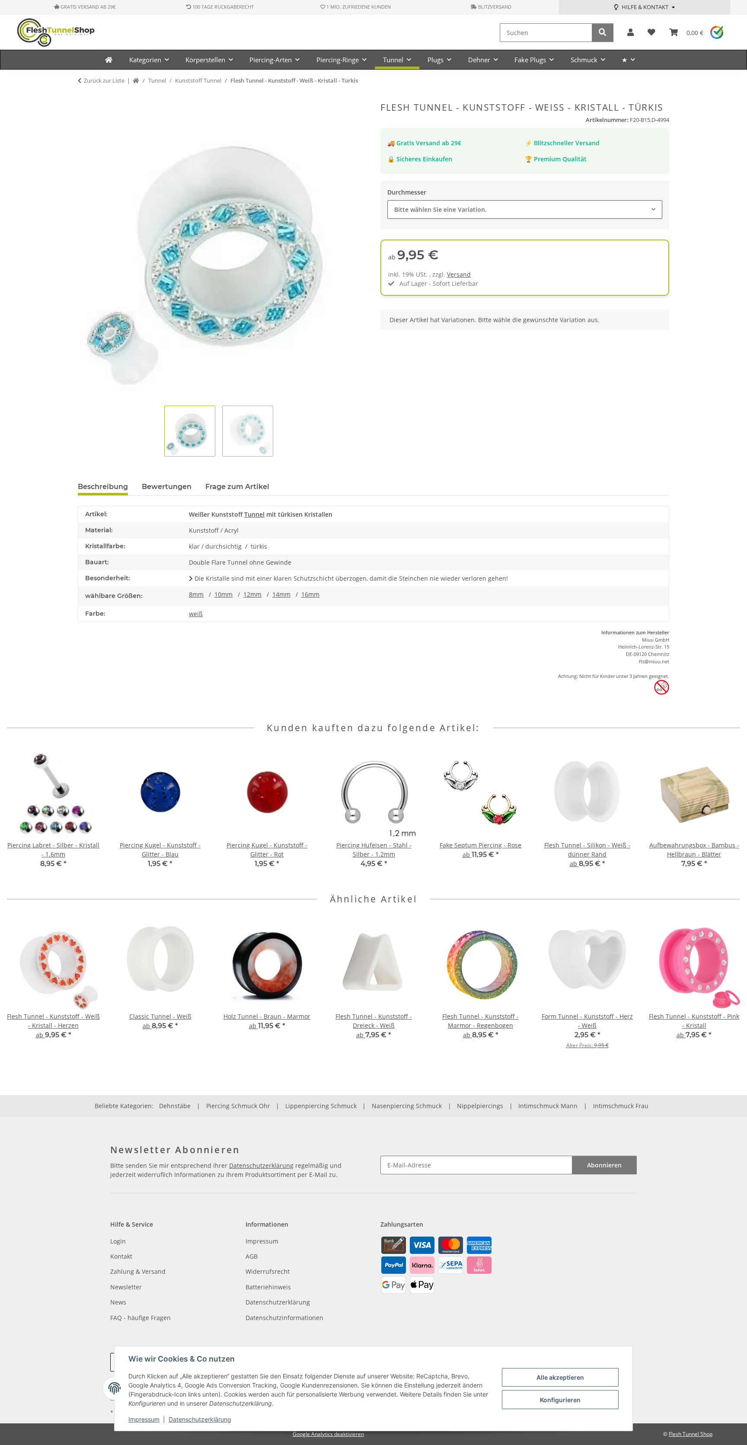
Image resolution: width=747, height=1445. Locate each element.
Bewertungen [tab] (167, 487)
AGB (252, 1256)
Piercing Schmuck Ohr (238, 1106)
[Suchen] (602, 32)
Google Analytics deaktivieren (328, 1434)
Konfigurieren (560, 1399)
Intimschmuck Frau (620, 1106)
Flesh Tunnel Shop (690, 1434)
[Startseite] (136, 81)
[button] (630, 33)
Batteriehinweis (268, 1287)
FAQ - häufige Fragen (140, 1318)
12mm (252, 594)
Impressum (144, 1419)
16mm (310, 594)
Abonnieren (604, 1165)
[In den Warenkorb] (85, 97)
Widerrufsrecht (268, 1271)
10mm (223, 594)
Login (118, 1241)
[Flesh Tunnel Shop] (109, 59)
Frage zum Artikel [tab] (237, 487)
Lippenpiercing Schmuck (321, 1106)
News (118, 1302)
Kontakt (121, 1256)
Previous (21, 813)
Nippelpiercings (480, 1106)
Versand (459, 274)
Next (726, 813)
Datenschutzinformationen (284, 1318)
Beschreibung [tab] (103, 487)
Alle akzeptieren (560, 1377)
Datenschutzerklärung (200, 1419)
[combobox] (524, 209)
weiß (196, 614)
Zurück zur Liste (104, 80)
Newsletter (126, 1287)
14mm (281, 594)
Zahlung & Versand (138, 1271)
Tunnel (254, 514)
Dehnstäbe (175, 1106)
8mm (196, 594)
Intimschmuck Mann (548, 1106)
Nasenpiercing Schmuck (407, 1106)
